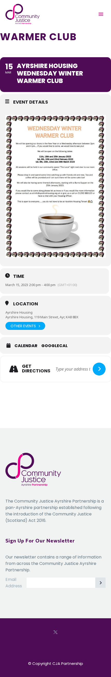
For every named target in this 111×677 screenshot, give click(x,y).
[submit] (99, 369)
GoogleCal (54, 346)
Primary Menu (101, 14)
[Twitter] (55, 632)
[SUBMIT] (100, 583)
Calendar (25, 346)
